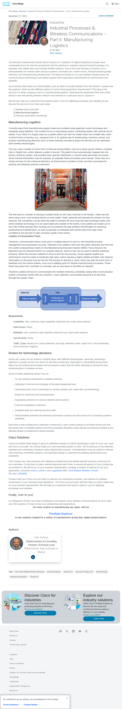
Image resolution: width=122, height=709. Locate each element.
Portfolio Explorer (61, 514)
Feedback (13, 654)
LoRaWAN (22, 474)
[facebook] (60, 631)
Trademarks (14, 681)
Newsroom (14, 690)
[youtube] (80, 631)
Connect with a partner (18, 645)
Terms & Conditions (17, 663)
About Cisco (14, 631)
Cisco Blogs (17, 4)
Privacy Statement (10, 705)
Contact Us (14, 636)
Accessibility (14, 677)
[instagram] (86, 631)
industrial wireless (54, 572)
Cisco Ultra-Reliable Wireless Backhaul (29, 572)
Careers (13, 640)
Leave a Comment (106, 16)
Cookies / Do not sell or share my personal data (27, 672)
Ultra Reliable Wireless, (79, 471)
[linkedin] (73, 631)
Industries (22, 11)
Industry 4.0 (68, 572)
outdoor (42, 471)
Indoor (34, 471)
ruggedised (56, 471)
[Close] (67, 698)
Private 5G (34, 577)
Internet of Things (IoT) (84, 572)
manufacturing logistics (18, 577)
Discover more (40, 613)
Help (11, 659)
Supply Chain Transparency (20, 686)
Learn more (99, 619)
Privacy (12, 668)
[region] (35, 702)
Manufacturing (101, 572)
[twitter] (67, 631)
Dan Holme (56, 53)
